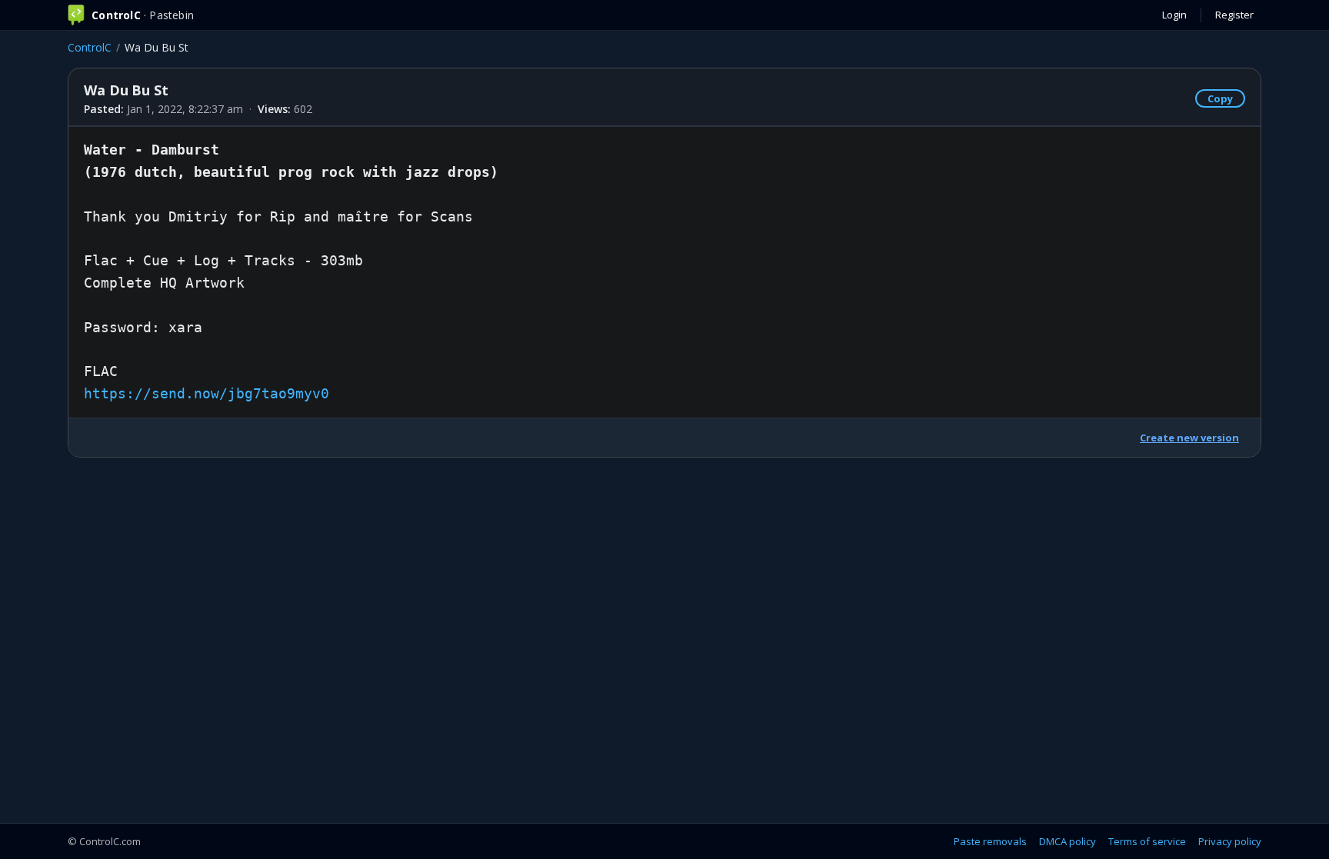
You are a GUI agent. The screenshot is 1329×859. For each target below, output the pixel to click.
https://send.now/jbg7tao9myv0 (206, 393)
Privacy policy (1229, 841)
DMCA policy (1067, 841)
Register (1234, 15)
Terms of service (1147, 841)
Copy (1220, 98)
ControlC (90, 47)
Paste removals (990, 841)
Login (1174, 15)
